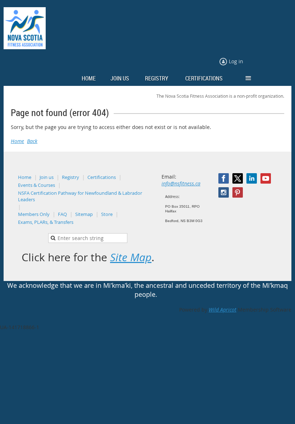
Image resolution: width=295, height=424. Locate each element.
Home (17, 141)
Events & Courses (36, 185)
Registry (70, 177)
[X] (237, 178)
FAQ (62, 214)
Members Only (34, 214)
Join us (47, 177)
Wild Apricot (222, 309)
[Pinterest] (237, 192)
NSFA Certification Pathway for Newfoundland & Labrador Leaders (80, 196)
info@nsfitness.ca (181, 183)
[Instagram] (223, 192)
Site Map (130, 257)
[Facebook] (223, 178)
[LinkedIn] (251, 178)
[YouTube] (265, 178)
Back (32, 141)
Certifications (101, 177)
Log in (236, 61)
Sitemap (84, 214)
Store (107, 214)
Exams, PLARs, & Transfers (45, 222)
